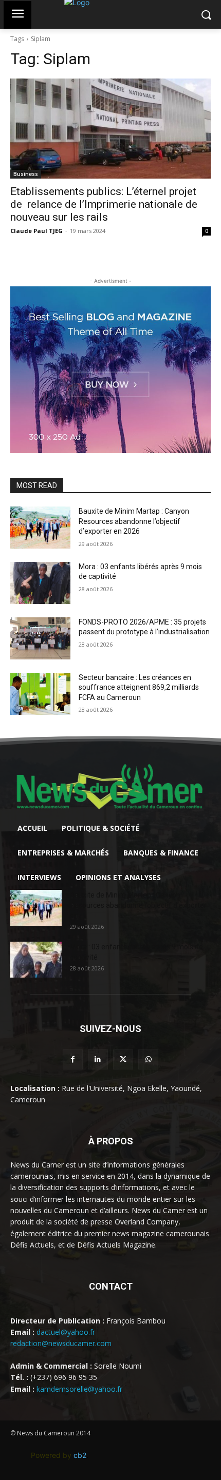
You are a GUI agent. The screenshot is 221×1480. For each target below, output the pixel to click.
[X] (123, 1059)
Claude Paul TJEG (36, 231)
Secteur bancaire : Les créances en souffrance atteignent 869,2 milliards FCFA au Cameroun (139, 687)
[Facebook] (73, 1059)
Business (25, 174)
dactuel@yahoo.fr (65, 1332)
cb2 (79, 1455)
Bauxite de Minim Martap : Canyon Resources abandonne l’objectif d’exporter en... (138, 905)
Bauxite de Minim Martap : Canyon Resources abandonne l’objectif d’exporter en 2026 (134, 521)
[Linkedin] (98, 1059)
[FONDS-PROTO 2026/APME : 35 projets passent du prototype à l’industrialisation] (40, 638)
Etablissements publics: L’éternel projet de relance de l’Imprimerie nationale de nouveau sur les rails (103, 204)
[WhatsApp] (148, 1059)
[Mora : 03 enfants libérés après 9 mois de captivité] (40, 583)
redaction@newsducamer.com (61, 1343)
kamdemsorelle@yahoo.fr (79, 1389)
